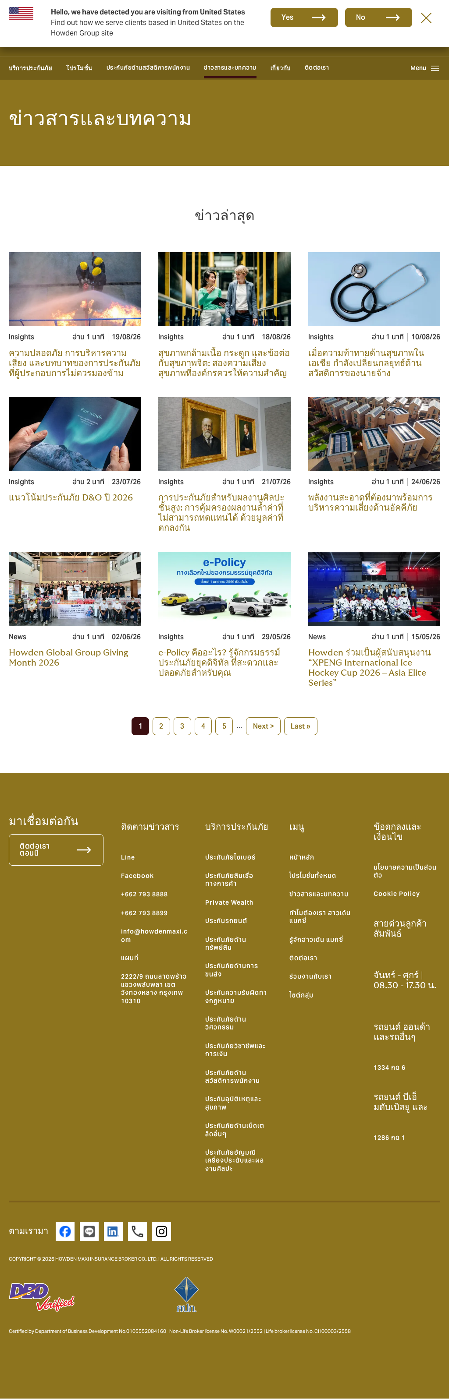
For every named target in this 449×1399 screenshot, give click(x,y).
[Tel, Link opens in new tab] (137, 1231)
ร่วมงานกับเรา (310, 976)
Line (128, 857)
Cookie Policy (397, 894)
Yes (288, 17)
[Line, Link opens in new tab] (89, 1231)
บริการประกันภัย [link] (30, 68)
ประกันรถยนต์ (226, 921)
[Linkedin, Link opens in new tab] (113, 1231)
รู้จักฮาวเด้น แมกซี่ (316, 940)
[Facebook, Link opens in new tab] (65, 1231)
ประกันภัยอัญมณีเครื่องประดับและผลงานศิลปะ (234, 1161)
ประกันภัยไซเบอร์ (230, 857)
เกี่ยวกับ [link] (281, 68)
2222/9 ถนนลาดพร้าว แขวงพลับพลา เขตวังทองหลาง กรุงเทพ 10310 (154, 988)
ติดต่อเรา (317, 67)
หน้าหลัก (301, 857)
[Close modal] (426, 17)
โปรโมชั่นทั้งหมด (312, 876)
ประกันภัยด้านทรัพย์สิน (225, 943)
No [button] (361, 17)
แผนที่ (130, 958)
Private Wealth (229, 902)
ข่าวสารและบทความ (230, 67)
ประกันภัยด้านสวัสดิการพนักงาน (148, 67)
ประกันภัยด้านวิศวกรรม (225, 1023)
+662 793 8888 (144, 894)
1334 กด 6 (390, 1067)
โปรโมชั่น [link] (79, 68)
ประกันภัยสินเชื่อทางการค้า (229, 880)
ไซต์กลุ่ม (301, 995)
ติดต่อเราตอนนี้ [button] (35, 850)
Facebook (137, 876)
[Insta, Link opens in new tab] (161, 1231)
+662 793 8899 (144, 913)
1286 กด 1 (390, 1138)
